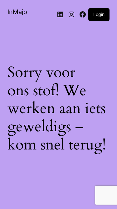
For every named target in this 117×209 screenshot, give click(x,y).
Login (99, 14)
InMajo (17, 12)
